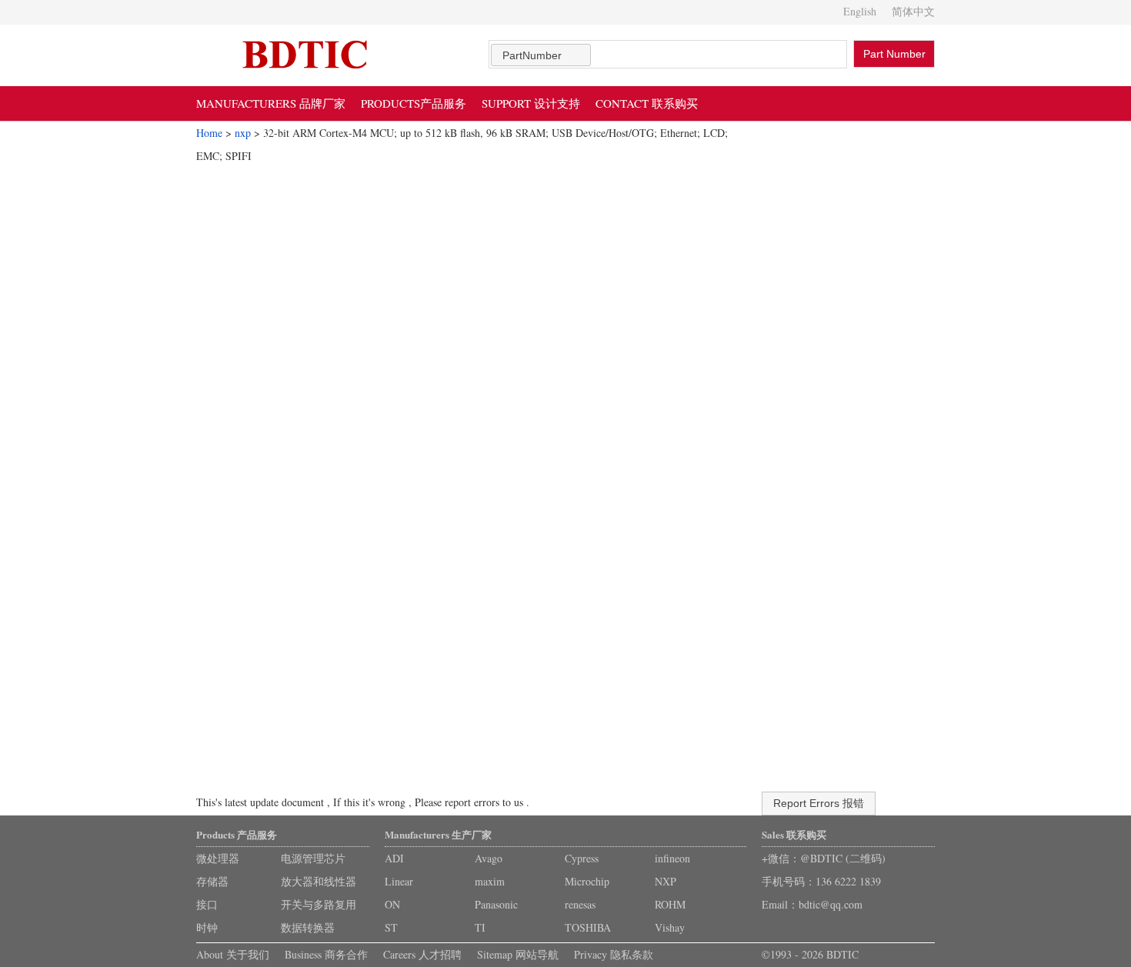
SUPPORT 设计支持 (531, 103)
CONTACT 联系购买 (647, 103)
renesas (580, 904)
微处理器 (217, 858)
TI (480, 927)
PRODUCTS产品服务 (413, 103)
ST (391, 927)
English (859, 11)
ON (392, 904)
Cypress (582, 858)
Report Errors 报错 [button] (818, 803)
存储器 (212, 881)
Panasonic (496, 904)
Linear (399, 881)
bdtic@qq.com (830, 904)
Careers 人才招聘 (422, 954)
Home (209, 132)
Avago (488, 858)
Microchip (587, 881)
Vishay (670, 927)
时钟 (207, 927)
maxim (490, 881)
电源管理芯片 (313, 858)
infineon (672, 858)
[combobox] (541, 55)
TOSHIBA (588, 927)
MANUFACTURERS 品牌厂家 (270, 103)
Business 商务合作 (326, 954)
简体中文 (913, 11)
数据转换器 (308, 927)
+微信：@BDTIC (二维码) (824, 858)
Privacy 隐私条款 (613, 954)
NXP (665, 881)
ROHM (670, 904)
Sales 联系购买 (794, 834)
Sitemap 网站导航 (518, 954)
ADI (394, 858)
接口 (207, 904)
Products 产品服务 (236, 834)
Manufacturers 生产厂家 (438, 834)
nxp (243, 132)
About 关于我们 (232, 954)
